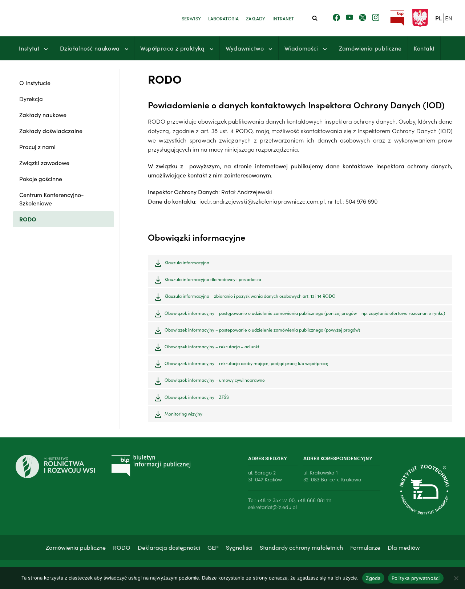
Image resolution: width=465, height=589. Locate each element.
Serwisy (191, 18)
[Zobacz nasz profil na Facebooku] (336, 18)
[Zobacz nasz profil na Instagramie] (375, 18)
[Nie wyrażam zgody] (456, 578)
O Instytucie (34, 83)
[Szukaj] (315, 18)
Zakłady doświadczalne (50, 131)
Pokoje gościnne (40, 179)
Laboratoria (223, 18)
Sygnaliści (239, 547)
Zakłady (255, 18)
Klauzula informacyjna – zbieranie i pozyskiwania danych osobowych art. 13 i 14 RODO (250, 296)
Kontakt (424, 48)
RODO (27, 219)
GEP (213, 547)
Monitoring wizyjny (183, 413)
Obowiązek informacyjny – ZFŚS (197, 397)
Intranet (283, 18)
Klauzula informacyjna (187, 262)
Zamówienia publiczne (370, 48)
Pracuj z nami (37, 147)
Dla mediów (404, 547)
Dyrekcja (31, 99)
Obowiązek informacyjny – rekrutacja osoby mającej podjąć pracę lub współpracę (246, 363)
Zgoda (373, 578)
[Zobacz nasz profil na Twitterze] (362, 18)
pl (438, 18)
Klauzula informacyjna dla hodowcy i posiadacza (213, 279)
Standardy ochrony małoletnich (301, 547)
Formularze (365, 547)
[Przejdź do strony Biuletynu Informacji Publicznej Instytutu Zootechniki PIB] (397, 18)
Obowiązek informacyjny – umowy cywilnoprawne (215, 380)
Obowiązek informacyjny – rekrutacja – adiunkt (212, 346)
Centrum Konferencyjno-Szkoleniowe (51, 199)
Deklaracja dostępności (169, 547)
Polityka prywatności (416, 578)
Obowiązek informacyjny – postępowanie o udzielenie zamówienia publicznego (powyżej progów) (262, 329)
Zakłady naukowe (42, 115)
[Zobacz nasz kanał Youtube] (349, 18)
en (448, 18)
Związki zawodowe (44, 163)
